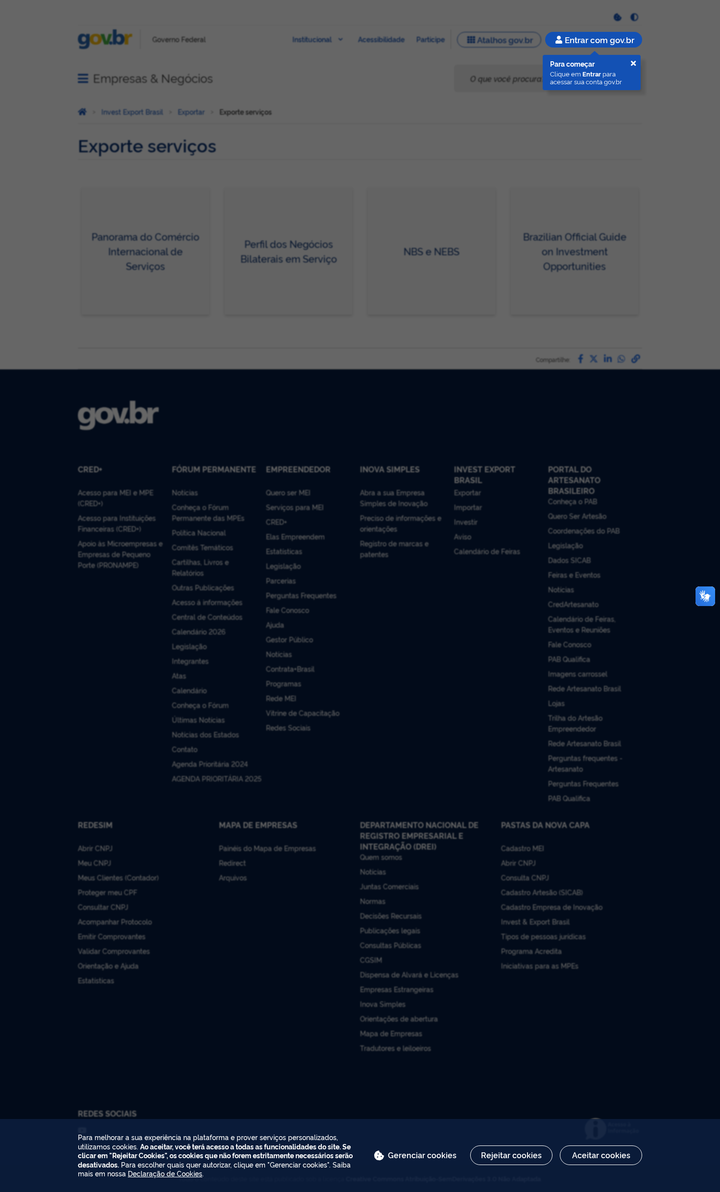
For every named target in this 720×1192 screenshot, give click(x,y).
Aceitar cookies (601, 1154)
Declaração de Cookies (165, 1173)
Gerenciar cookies (422, 1154)
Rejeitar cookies (511, 1154)
